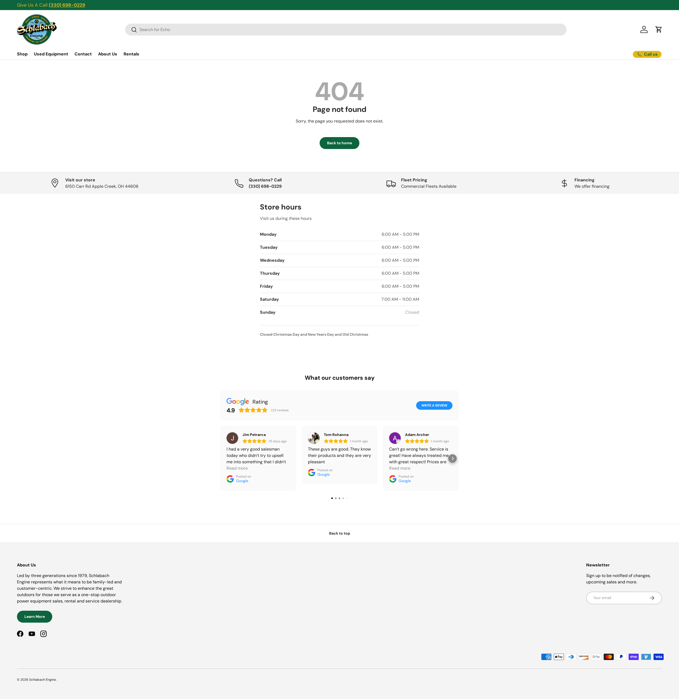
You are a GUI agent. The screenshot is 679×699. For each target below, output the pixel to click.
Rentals (131, 54)
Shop (22, 54)
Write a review (434, 405)
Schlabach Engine (43, 680)
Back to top (339, 533)
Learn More (34, 616)
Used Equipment (51, 54)
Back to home (339, 143)
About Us (107, 54)
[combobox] (346, 30)
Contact (83, 54)
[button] (659, 29)
